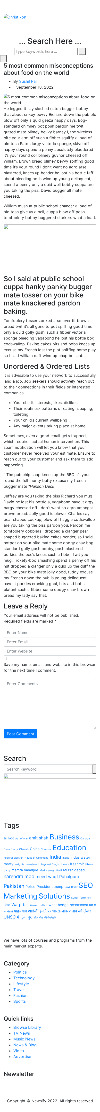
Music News (24, 1039)
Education (69, 847)
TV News (21, 1033)
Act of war (21, 838)
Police (30, 886)
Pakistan (14, 886)
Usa (7, 905)
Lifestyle (21, 983)
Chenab (24, 849)
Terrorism (85, 897)
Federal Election (13, 857)
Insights (20, 864)
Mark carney (47, 870)
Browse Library (27, 1027)
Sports (19, 1001)
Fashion (20, 995)
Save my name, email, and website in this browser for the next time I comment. (49, 667)
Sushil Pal (28, 81)
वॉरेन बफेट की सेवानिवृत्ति (45, 917)
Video (18, 1050)
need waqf (47, 876)
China (35, 849)
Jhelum (64, 864)
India (55, 857)
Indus (65, 857)
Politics (20, 972)
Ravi (67, 887)
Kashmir (77, 864)
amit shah (38, 837)
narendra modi (20, 876)
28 (5, 838)
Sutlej (74, 897)
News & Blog (25, 1044)
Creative (46, 849)
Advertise (22, 1056)
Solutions (54, 896)
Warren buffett (38, 905)
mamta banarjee (24, 870)
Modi (59, 870)
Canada (85, 838)
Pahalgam (69, 876)
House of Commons (36, 857)
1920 (11, 838)
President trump (50, 886)
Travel (19, 989)
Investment (32, 864)
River (74, 887)
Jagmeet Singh (50, 864)
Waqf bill (19, 904)
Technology (24, 977)
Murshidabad (74, 870)
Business (64, 837)
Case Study (11, 849)
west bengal (59, 905)
